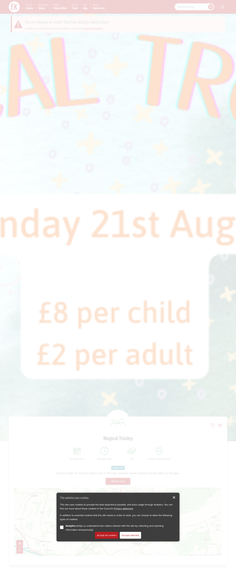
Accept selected (130, 535)
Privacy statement (123, 509)
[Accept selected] (174, 497)
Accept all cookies (106, 535)
